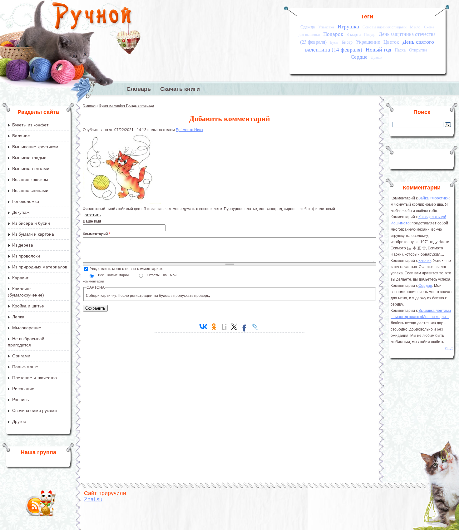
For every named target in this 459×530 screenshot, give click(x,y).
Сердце (359, 56)
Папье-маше (25, 366)
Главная (89, 105)
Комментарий (96, 234)
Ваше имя (92, 221)
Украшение (368, 42)
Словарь (138, 89)
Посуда (369, 34)
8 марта (354, 34)
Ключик (424, 260)
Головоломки (25, 201)
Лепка (18, 316)
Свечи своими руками (34, 410)
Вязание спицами (30, 190)
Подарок (333, 33)
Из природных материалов (39, 266)
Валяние (21, 135)
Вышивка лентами (30, 168)
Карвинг (20, 277)
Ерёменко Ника (189, 130)
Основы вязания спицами (385, 27)
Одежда (307, 27)
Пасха (400, 50)
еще (449, 348)
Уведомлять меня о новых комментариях (126, 269)
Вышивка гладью (29, 157)
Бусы (334, 42)
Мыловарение (26, 327)
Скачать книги (180, 89)
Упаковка (326, 27)
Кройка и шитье (28, 305)
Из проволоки (26, 255)
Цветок (391, 42)
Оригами (21, 355)
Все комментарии (115, 275)
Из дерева (22, 245)
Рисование (23, 388)
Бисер (347, 42)
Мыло (415, 27)
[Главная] (92, 17)
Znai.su (93, 499)
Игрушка (348, 26)
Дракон (376, 57)
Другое (19, 421)
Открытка (418, 50)
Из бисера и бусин (31, 223)
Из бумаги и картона (33, 234)
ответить (93, 215)
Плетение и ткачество (34, 377)
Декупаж (20, 212)
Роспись (20, 399)
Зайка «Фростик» (433, 198)
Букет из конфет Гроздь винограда (126, 105)
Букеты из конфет (30, 124)
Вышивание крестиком (35, 146)
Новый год (378, 49)
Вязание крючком (30, 179)
